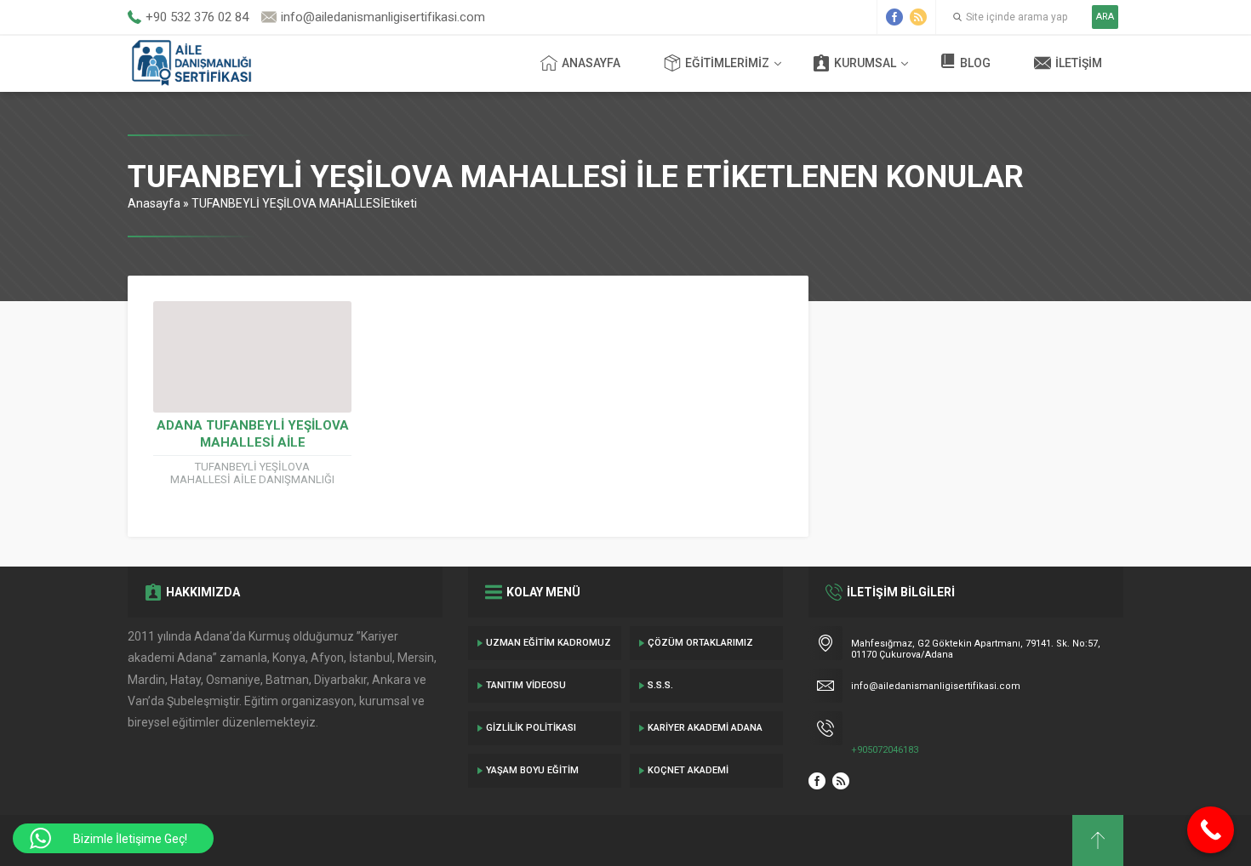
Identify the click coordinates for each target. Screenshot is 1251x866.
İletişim (1078, 63)
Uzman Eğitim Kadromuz (548, 642)
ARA (1105, 16)
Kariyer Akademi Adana (705, 727)
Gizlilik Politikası (531, 727)
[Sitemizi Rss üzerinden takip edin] (918, 17)
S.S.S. (660, 685)
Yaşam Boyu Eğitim (532, 770)
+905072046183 (884, 749)
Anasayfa (591, 63)
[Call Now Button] (1210, 829)
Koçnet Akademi (688, 770)
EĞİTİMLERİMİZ (727, 63)
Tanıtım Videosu (526, 685)
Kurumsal (865, 63)
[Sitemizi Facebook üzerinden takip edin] (894, 17)
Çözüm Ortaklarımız (700, 642)
